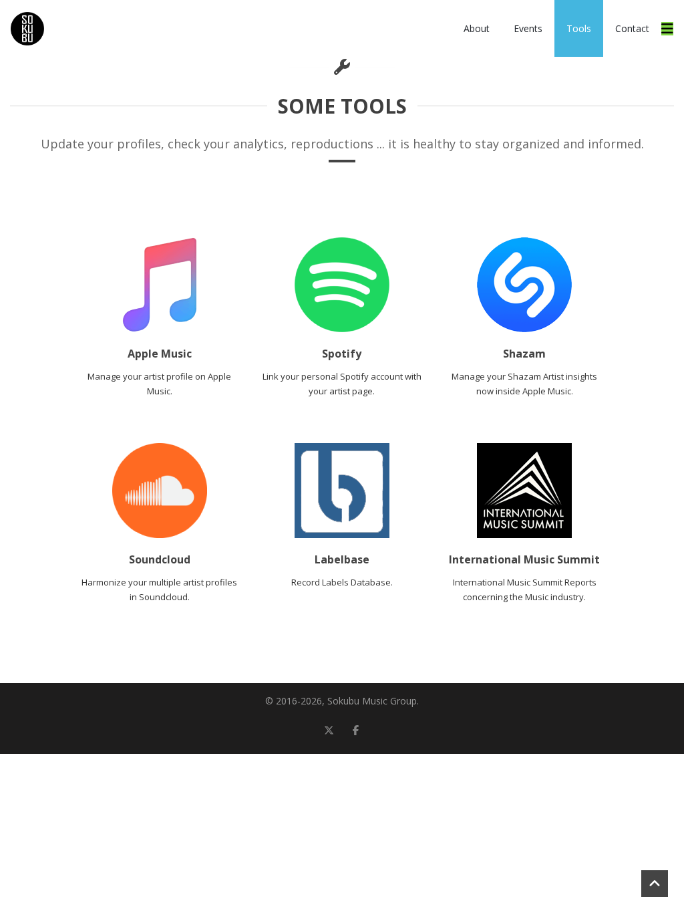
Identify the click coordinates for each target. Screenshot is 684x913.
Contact (632, 28)
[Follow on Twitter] (328, 729)
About (477, 28)
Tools (578, 28)
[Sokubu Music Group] (27, 28)
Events (528, 28)
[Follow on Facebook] (355, 729)
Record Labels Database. (342, 582)
